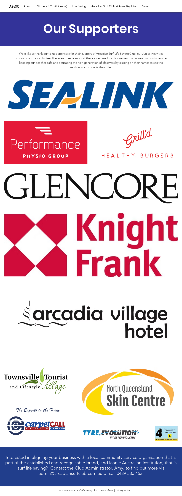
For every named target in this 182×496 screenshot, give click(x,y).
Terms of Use (106, 490)
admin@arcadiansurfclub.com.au (70, 473)
